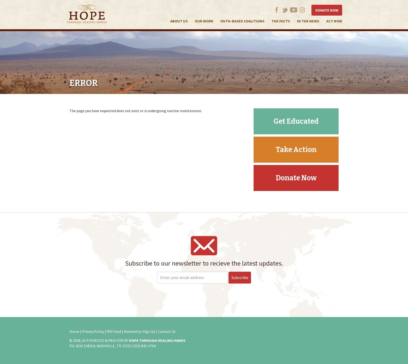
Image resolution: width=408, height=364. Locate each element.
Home (74, 331)
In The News (308, 21)
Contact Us (167, 331)
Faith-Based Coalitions (242, 21)
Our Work (204, 21)
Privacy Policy (93, 331)
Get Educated (296, 121)
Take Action (296, 149)
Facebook (276, 10)
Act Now (334, 21)
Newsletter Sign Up (139, 331)
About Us (179, 21)
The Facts (281, 21)
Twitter (284, 10)
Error (83, 83)
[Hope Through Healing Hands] (86, 14)
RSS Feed (114, 331)
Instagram (302, 10)
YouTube (293, 10)
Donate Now (326, 10)
